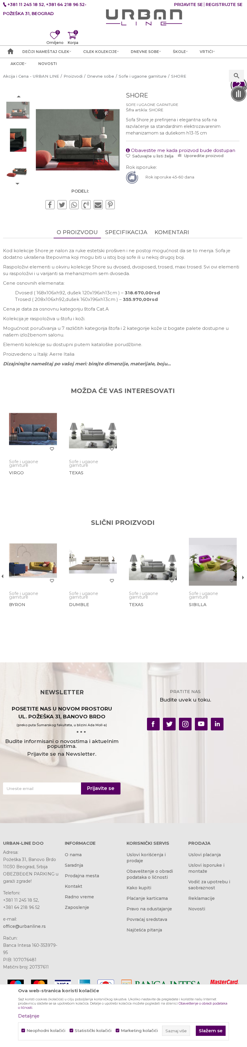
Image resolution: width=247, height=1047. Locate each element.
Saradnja (74, 865)
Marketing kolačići (139, 1031)
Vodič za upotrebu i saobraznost (209, 885)
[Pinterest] (110, 205)
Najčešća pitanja (144, 930)
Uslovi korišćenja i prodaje (146, 857)
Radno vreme (79, 897)
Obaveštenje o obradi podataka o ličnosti (150, 874)
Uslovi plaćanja (204, 854)
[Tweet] (62, 205)
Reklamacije (201, 898)
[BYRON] (33, 562)
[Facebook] (50, 205)
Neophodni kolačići (46, 1031)
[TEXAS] (93, 430)
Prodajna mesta (82, 875)
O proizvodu (77, 232)
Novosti (196, 909)
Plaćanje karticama (147, 898)
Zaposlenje (77, 907)
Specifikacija (126, 232)
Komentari (172, 232)
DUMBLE (79, 604)
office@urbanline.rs (24, 926)
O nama (73, 854)
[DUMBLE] (93, 562)
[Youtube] (201, 724)
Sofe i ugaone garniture (152, 104)
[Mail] (98, 205)
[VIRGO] (33, 430)
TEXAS (76, 472)
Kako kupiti (139, 888)
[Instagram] (185, 724)
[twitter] (169, 724)
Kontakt (73, 886)
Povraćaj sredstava (147, 919)
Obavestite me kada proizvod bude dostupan (182, 150)
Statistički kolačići (93, 1031)
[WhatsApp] (74, 205)
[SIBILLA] (213, 562)
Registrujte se (224, 4)
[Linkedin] (217, 724)
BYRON (17, 604)
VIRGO (16, 472)
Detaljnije (28, 1016)
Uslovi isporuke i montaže (206, 868)
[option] (18, 110)
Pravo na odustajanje (149, 909)
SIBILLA (197, 604)
